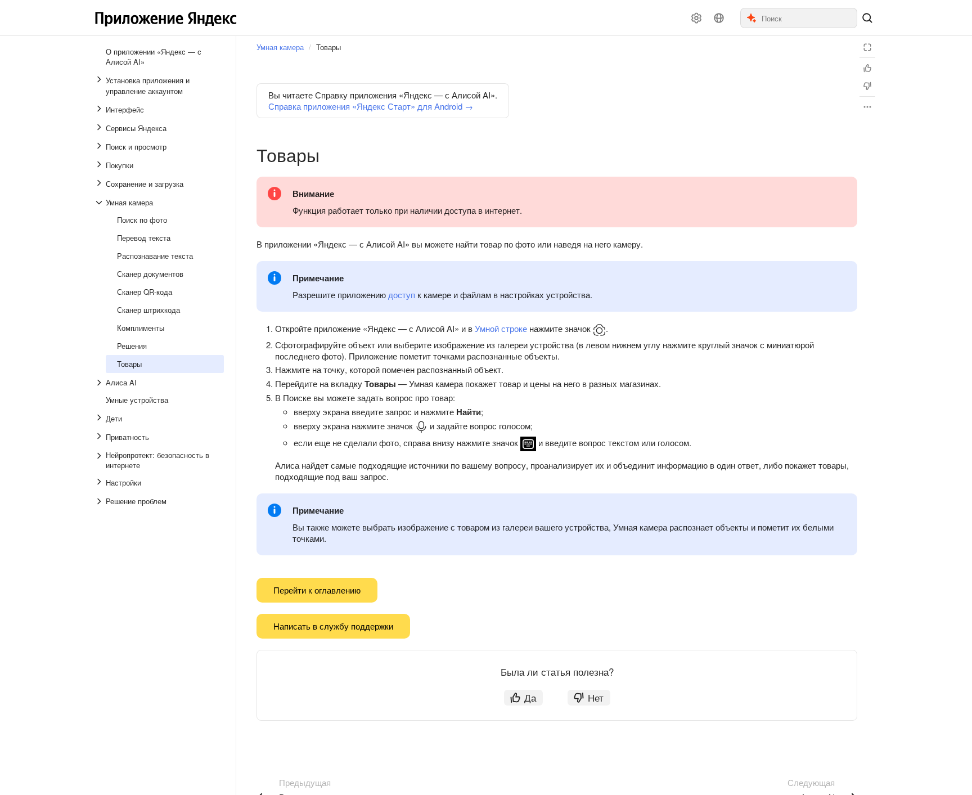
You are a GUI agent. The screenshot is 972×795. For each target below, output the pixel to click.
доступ (401, 294)
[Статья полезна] (867, 68)
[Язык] (719, 18)
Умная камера (280, 47)
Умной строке (501, 328)
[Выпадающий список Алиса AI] (100, 382)
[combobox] (808, 18)
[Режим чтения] (867, 47)
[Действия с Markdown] (867, 107)
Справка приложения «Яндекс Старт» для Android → (370, 106)
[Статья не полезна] (867, 86)
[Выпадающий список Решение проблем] (100, 501)
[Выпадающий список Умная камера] (100, 202)
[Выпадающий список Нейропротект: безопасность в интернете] (100, 460)
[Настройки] (696, 18)
